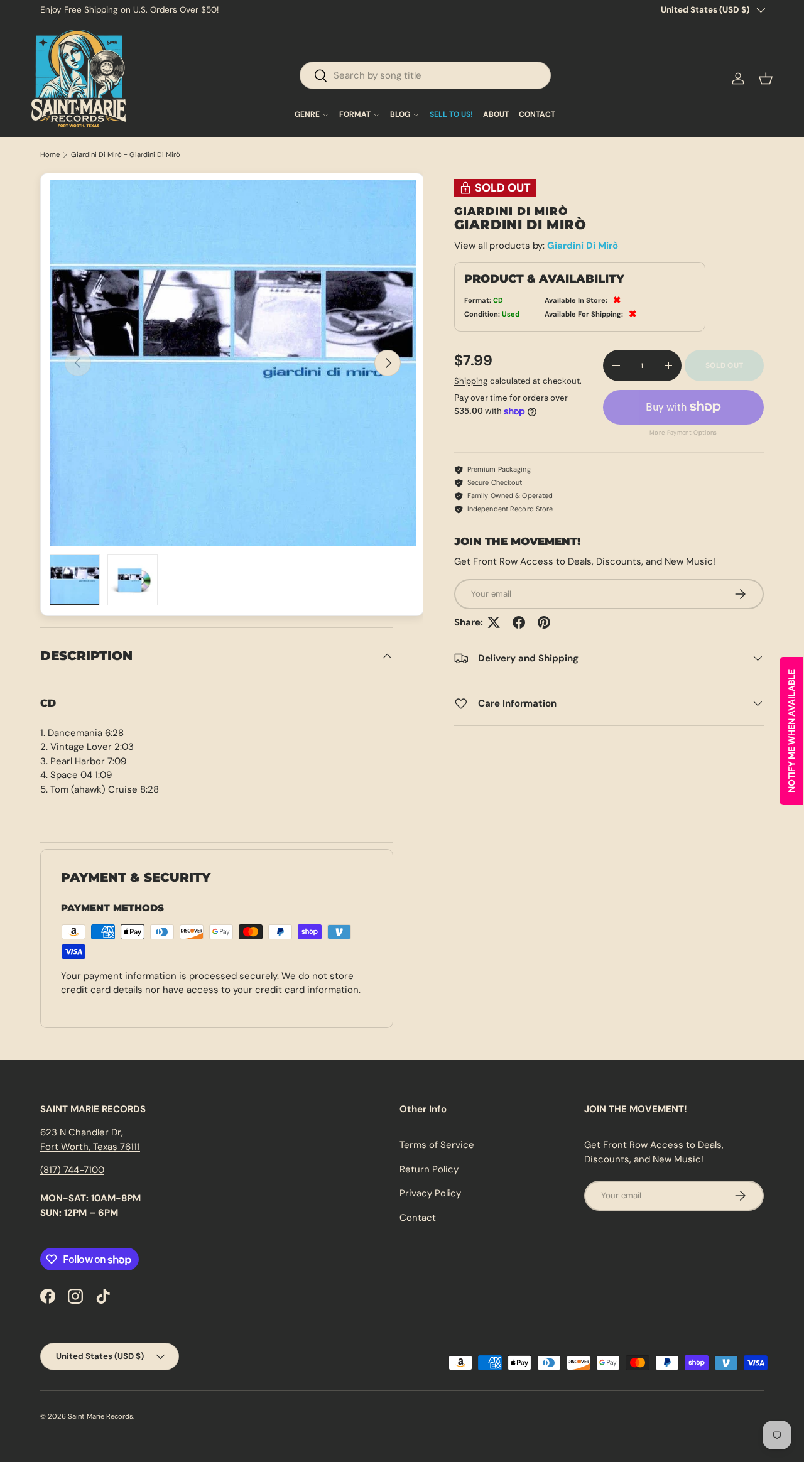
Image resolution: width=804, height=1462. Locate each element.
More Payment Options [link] (683, 432)
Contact (417, 1217)
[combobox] (425, 75)
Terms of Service (436, 1145)
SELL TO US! (451, 115)
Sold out (724, 365)
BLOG (400, 115)
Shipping (470, 380)
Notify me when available (791, 731)
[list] (233, 363)
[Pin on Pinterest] (544, 622)
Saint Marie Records (100, 1416)
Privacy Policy (430, 1193)
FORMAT (355, 115)
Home (50, 154)
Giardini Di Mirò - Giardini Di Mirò (125, 154)
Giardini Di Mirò (582, 245)
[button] (766, 78)
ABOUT (496, 115)
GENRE (307, 115)
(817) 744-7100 (72, 1170)
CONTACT (537, 115)
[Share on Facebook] (518, 622)
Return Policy (429, 1169)
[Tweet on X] (493, 622)
